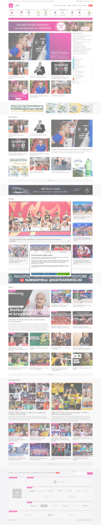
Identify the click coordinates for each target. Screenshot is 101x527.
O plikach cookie (63, 251)
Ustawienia (49, 251)
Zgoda (36, 251)
